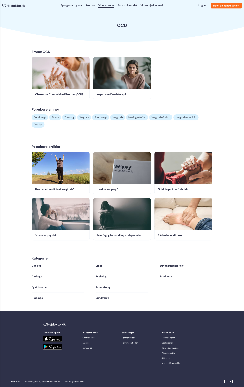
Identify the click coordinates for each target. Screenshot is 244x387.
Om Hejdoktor (88, 337)
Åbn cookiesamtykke (171, 363)
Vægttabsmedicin (186, 117)
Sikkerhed (166, 358)
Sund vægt (100, 117)
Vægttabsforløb (161, 117)
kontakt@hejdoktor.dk (75, 381)
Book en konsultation (226, 5)
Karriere (86, 343)
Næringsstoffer (137, 117)
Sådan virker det (127, 5)
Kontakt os (87, 348)
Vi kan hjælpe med (151, 5)
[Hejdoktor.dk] (13, 5)
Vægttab (118, 117)
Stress (55, 117)
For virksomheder (130, 343)
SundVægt (40, 117)
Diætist (38, 124)
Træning (69, 117)
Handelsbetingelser (170, 348)
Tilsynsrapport (168, 337)
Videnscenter (106, 5)
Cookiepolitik (167, 343)
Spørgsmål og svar (72, 5)
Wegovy (84, 117)
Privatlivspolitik (168, 353)
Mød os (90, 5)
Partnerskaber (128, 337)
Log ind (202, 5)
